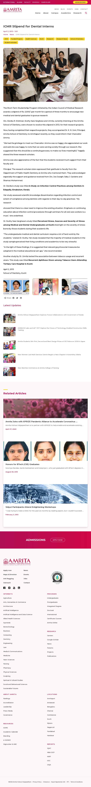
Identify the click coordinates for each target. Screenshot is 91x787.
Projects (50, 652)
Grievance (46, 782)
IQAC (49, 748)
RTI (68, 782)
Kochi (42, 39)
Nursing (6, 664)
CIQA (49, 765)
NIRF (49, 756)
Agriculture (7, 598)
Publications (51, 656)
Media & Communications (12, 651)
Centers (50, 635)
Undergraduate (52, 598)
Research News (62, 39)
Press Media (8, 711)
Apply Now (58, 540)
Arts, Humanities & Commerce (14, 602)
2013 (6, 39)
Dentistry (6, 639)
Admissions (80, 2)
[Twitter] (9, 588)
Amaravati (51, 702)
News (56, 9)
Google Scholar (53, 640)
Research (50, 39)
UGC (48, 760)
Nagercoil (50, 727)
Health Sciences (31, 39)
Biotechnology (8, 627)
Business (6, 631)
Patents (50, 648)
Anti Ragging (8, 578)
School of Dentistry (77, 39)
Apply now (7, 570)
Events (70, 9)
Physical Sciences (10, 672)
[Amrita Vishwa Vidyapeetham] (12, 10)
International (9, 2)
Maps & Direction (10, 574)
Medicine (6, 655)
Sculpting (6, 676)
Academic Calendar (10, 732)
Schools (35, 2)
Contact (84, 9)
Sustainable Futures (10, 688)
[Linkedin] (19, 588)
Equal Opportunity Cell (58, 782)
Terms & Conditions (77, 782)
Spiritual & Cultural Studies (13, 680)
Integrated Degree (54, 606)
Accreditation (8, 702)
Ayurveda (6, 623)
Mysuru (49, 723)
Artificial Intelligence (11, 610)
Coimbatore (51, 715)
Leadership (7, 707)
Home (5, 34)
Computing (7, 635)
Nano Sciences (9, 660)
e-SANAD (7, 740)
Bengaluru (51, 707)
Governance (7, 715)
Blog (63, 9)
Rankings (6, 698)
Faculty (27, 2)
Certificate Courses (54, 618)
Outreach (7, 583)
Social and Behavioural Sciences (15, 684)
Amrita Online (52, 623)
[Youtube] (14, 587)
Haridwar (50, 735)
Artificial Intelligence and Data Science (17, 614)
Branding (6, 736)
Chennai (50, 711)
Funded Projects (16, 39)
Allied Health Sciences (11, 618)
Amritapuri (51, 698)
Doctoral (50, 610)
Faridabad (51, 731)
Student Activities (11, 42)
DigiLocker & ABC (10, 744)
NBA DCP (50, 752)
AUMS (5, 728)
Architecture (8, 606)
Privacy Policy (37, 782)
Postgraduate (52, 602)
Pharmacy (7, 668)
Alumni (19, 2)
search (86, 13)
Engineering (7, 643)
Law (4, 647)
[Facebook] (4, 588)
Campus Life (45, 2)
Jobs (76, 9)
